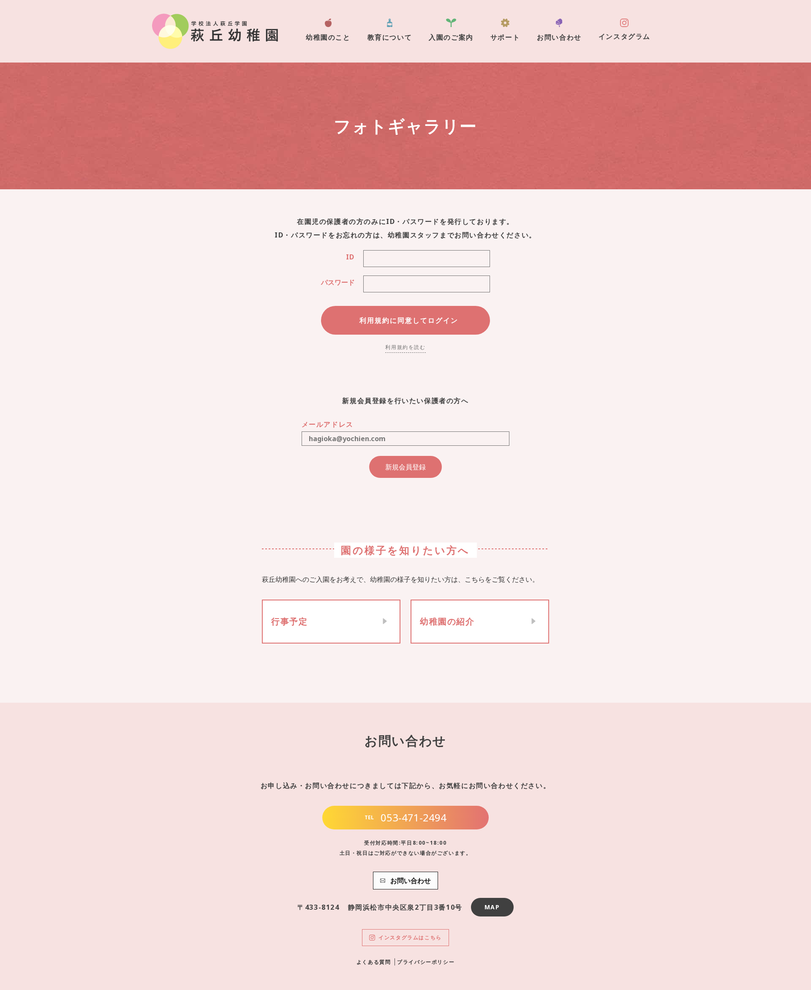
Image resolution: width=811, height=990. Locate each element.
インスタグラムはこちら (410, 937)
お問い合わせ (559, 37)
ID (350, 257)
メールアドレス (328, 424)
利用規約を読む (405, 347)
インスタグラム (624, 36)
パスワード (338, 282)
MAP (492, 907)
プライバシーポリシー (425, 961)
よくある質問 (374, 961)
